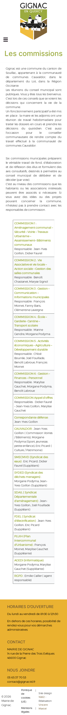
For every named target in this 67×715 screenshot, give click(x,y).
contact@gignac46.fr (21, 681)
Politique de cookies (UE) (26, 695)
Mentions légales (26, 709)
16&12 (42, 696)
